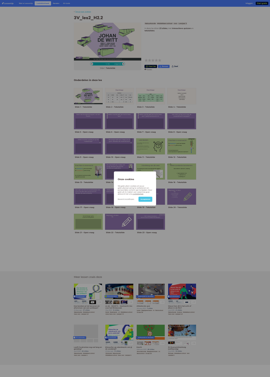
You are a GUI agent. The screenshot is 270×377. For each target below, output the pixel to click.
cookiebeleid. (138, 194)
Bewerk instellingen (126, 199)
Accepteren (145, 199)
